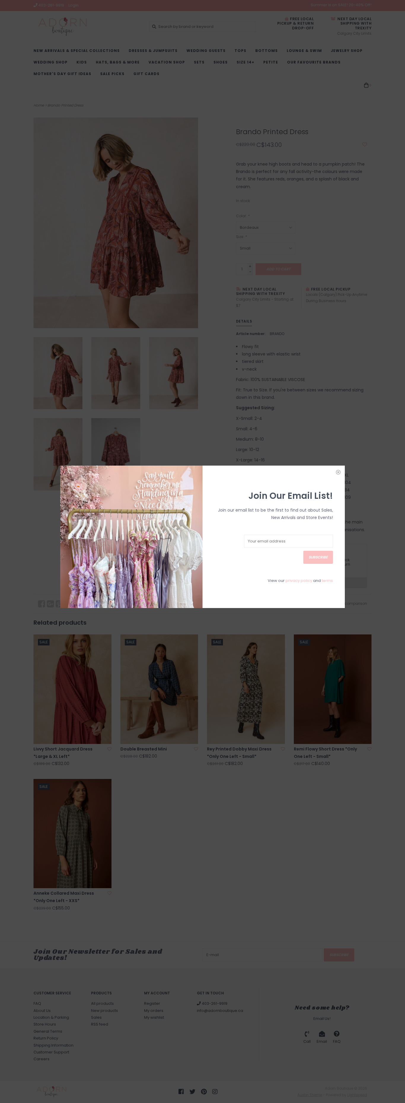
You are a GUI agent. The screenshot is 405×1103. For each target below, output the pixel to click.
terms (327, 580)
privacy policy (299, 580)
